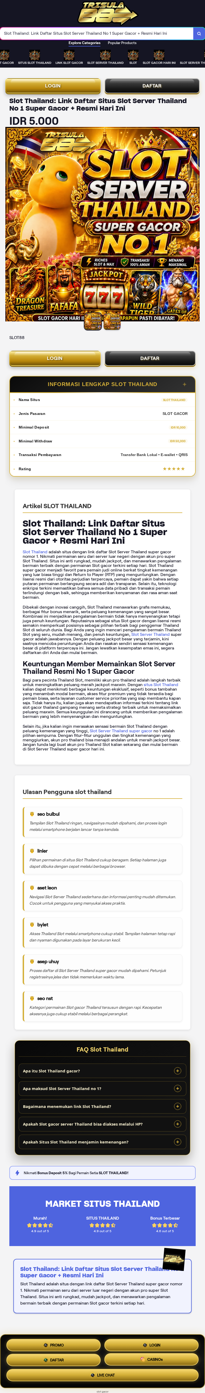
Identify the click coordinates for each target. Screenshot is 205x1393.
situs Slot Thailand (161, 684)
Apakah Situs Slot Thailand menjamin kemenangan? (75, 1142)
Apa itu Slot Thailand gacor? (51, 1070)
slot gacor (103, 1391)
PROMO (57, 1343)
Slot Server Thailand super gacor (121, 731)
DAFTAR (152, 85)
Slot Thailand (35, 552)
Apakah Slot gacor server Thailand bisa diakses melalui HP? (83, 1124)
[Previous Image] (9, 225)
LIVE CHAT (106, 1377)
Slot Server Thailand (150, 634)
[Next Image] (195, 225)
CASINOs (155, 1360)
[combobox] (97, 34)
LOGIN (53, 85)
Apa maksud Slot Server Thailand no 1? (62, 1088)
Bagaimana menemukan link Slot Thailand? (67, 1106)
